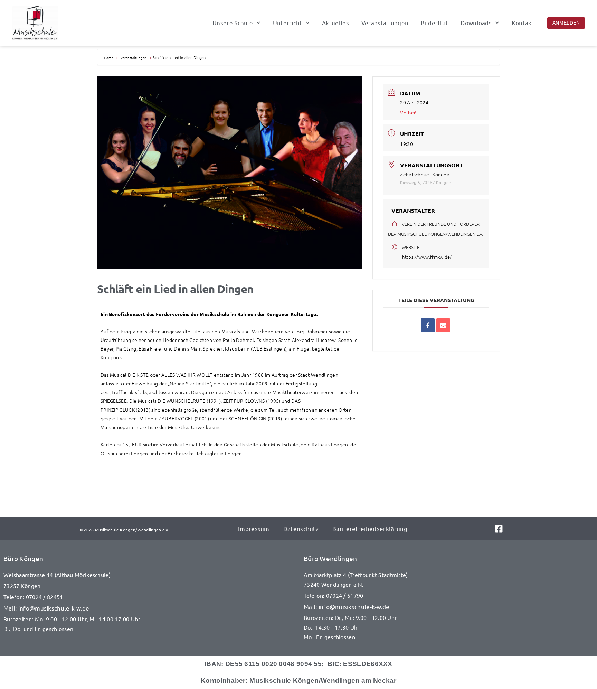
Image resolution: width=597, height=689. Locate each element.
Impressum (253, 528)
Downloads (476, 22)
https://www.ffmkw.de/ (427, 256)
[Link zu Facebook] (505, 528)
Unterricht (287, 22)
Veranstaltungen (385, 22)
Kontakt (523, 22)
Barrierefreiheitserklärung (369, 528)
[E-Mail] (443, 325)
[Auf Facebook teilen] (428, 325)
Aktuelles (335, 22)
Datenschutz (301, 528)
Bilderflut (434, 22)
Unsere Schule (232, 22)
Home (109, 57)
